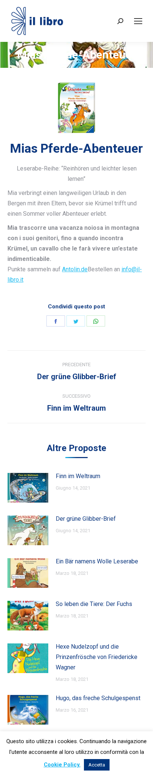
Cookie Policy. (62, 764)
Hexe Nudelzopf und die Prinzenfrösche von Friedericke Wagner (96, 657)
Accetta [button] (96, 765)
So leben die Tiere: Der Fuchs (94, 603)
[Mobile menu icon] (138, 21)
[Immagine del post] (27, 488)
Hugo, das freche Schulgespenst (98, 698)
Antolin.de (75, 269)
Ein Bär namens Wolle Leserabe (97, 561)
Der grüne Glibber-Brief (86, 518)
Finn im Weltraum (78, 476)
